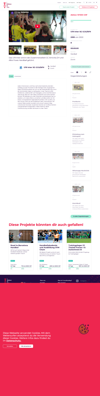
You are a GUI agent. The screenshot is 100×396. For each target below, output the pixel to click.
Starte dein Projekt (68, 7)
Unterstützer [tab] (17, 76)
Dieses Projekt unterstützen (80, 66)
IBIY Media (79, 2)
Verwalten (10, 346)
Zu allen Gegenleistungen (81, 216)
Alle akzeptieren (26, 346)
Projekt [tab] (11, 76)
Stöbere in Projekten (88, 7)
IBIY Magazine (72, 2)
